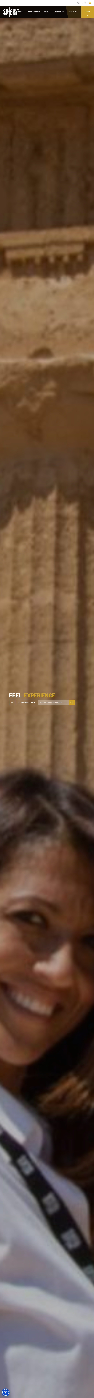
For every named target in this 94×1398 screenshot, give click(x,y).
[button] (5, 1392)
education (59, 12)
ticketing (73, 12)
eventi (47, 12)
